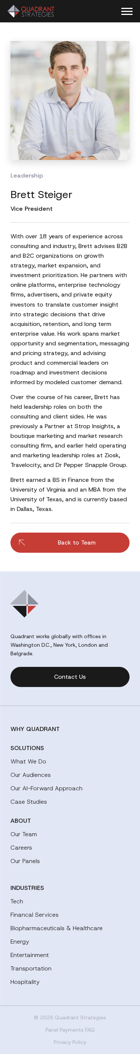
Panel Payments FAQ (70, 1029)
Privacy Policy (70, 1042)
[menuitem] (70, 729)
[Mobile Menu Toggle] (127, 11)
